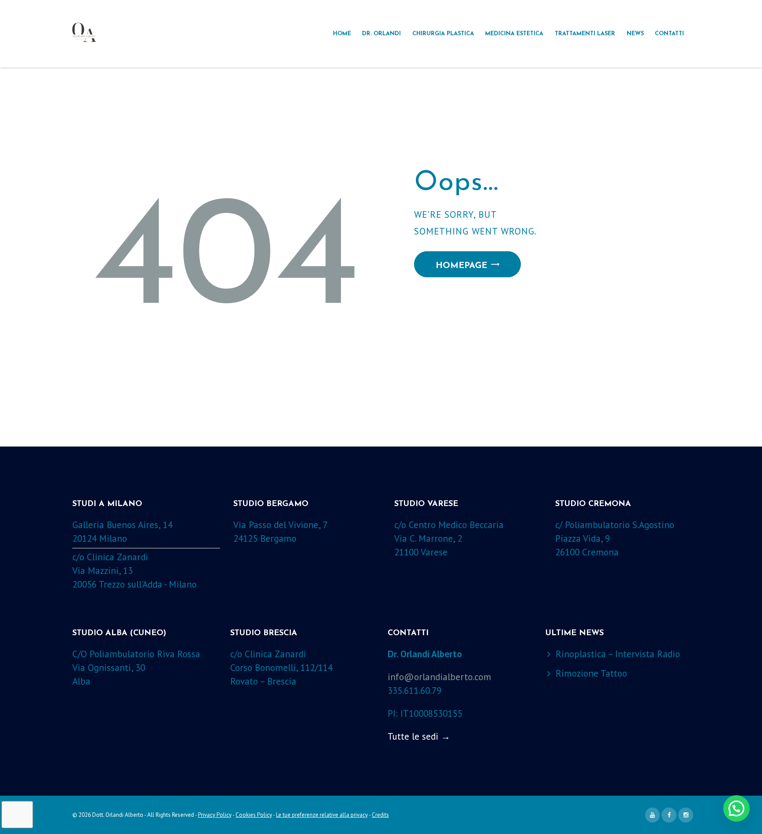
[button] (736, 808)
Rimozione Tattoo (591, 673)
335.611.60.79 (414, 690)
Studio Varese (426, 504)
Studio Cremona (593, 504)
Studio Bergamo (270, 504)
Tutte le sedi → (419, 736)
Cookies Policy (253, 815)
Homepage (461, 265)
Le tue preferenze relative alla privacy (322, 815)
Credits (380, 815)
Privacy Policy (215, 815)
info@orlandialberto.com (439, 677)
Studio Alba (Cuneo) (119, 633)
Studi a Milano (107, 504)
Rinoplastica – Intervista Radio (618, 654)
